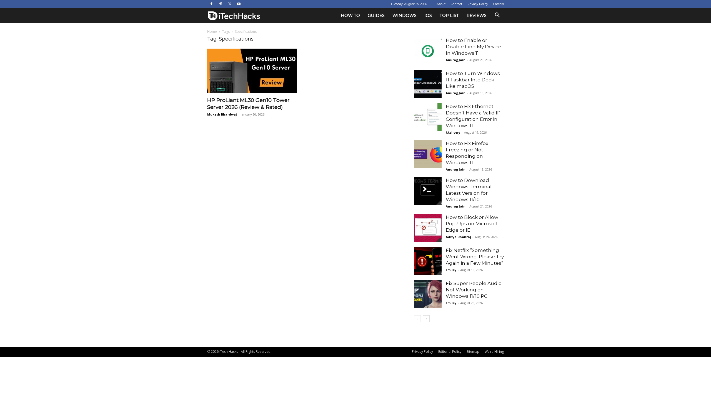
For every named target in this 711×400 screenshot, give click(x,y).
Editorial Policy (449, 351)
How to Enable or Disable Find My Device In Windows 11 (473, 47)
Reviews (477, 15)
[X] (230, 4)
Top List (449, 15)
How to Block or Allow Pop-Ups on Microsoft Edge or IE (472, 223)
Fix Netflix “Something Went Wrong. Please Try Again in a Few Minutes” (475, 257)
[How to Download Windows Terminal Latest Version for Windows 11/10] (428, 191)
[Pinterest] (220, 4)
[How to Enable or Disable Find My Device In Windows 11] (428, 51)
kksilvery (453, 132)
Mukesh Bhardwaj (222, 114)
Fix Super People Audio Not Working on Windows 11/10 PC (474, 290)
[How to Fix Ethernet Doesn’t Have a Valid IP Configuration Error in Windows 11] (428, 117)
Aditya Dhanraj (458, 237)
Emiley (451, 270)
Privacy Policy (477, 4)
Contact (456, 4)
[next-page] (426, 318)
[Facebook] (211, 4)
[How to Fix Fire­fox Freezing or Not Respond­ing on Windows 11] (428, 154)
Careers (498, 4)
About (441, 4)
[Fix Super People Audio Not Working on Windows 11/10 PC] (428, 294)
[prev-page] (417, 318)
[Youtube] (239, 4)
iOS (428, 15)
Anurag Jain (455, 60)
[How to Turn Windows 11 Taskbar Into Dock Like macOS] (428, 84)
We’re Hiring (494, 351)
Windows (404, 15)
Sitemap (473, 351)
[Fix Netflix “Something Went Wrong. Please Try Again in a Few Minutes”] (428, 261)
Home (212, 31)
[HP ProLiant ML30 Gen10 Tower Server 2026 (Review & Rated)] (252, 71)
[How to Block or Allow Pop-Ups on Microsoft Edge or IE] (428, 228)
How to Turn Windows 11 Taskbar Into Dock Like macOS (473, 80)
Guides (376, 15)
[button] (497, 15)
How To (350, 15)
